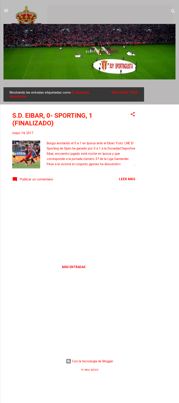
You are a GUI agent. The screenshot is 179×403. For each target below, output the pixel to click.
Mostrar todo (125, 92)
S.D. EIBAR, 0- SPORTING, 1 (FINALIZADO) (52, 119)
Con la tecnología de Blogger (92, 361)
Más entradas (74, 267)
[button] (132, 115)
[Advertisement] (162, 152)
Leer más (127, 179)
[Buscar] (173, 11)
